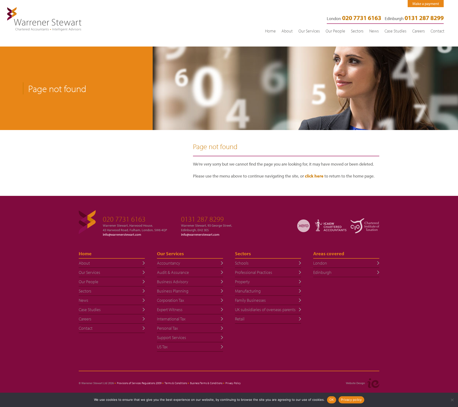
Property (242, 281)
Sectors (357, 31)
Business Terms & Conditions (206, 383)
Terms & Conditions (176, 383)
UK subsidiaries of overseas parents (265, 309)
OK (331, 400)
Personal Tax (167, 328)
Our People (335, 31)
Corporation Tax (170, 300)
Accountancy (168, 263)
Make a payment (425, 3)
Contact (437, 31)
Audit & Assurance (173, 272)
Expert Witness (169, 309)
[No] (452, 399)
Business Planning (172, 291)
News (374, 31)
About (287, 31)
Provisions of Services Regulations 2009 (139, 383)
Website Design (355, 383)
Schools (242, 263)
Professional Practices (253, 272)
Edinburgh (414, 18)
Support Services (171, 337)
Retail (240, 319)
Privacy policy (351, 400)
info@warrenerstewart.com (122, 234)
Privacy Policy (233, 383)
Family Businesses (250, 300)
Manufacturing (248, 291)
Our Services (309, 31)
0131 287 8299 (202, 219)
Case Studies (395, 31)
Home (270, 31)
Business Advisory (172, 281)
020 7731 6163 (124, 219)
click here (314, 176)
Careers (418, 31)
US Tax (162, 347)
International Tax (171, 319)
